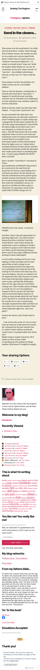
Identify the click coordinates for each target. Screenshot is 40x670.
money (9, 500)
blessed (19, 480)
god (9, 490)
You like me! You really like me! (18, 518)
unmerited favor (18, 511)
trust (26, 508)
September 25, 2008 (29, 38)
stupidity (30, 379)
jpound (7, 451)
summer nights (32, 506)
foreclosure (35, 488)
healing (24, 491)
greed (19, 491)
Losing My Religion (22, 446)
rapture (16, 28)
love (18, 497)
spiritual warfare (22, 506)
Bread (17, 444)
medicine (23, 497)
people (10, 502)
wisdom (26, 511)
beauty (14, 480)
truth (30, 509)
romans (32, 28)
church (7, 485)
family (16, 488)
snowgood (8, 444)
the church (5, 508)
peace (34, 500)
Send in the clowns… (20, 33)
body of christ (33, 480)
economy (9, 28)
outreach (24, 500)
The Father (13, 508)
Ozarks (29, 500)
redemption (5, 504)
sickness (5, 506)
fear (25, 488)
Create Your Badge (8, 622)
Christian (15, 483)
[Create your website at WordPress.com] (20, 2)
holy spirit (10, 494)
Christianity (25, 482)
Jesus (30, 494)
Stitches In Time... (11, 431)
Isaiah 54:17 (18, 494)
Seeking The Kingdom (20, 9)
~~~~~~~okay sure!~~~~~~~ (16, 542)
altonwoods (13, 38)
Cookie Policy (14, 661)
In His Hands (19, 463)
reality (24, 28)
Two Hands (20, 458)
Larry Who (8, 455)
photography (16, 502)
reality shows (16, 379)
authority (10, 480)
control (25, 485)
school (34, 504)
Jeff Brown (6, 615)
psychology (32, 502)
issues (24, 494)
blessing (24, 480)
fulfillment (4, 491)
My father (18, 500)
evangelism (5, 488)
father (21, 488)
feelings (29, 488)
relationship (14, 504)
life (11, 497)
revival (21, 504)
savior (31, 504)
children (4, 483)
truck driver (21, 508)
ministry (31, 497)
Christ (8, 483)
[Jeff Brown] (20, 617)
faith (12, 488)
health (30, 491)
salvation (26, 504)
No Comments (21, 41)
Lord (13, 498)
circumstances (15, 485)
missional (4, 500)
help (3, 494)
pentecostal (4, 502)
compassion (21, 485)
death (29, 485)
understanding (8, 511)
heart (34, 491)
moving (13, 500)
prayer (22, 502)
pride (26, 502)
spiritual (13, 506)
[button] (20, 209)
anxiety (4, 480)
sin (9, 506)
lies (8, 497)
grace (14, 491)
